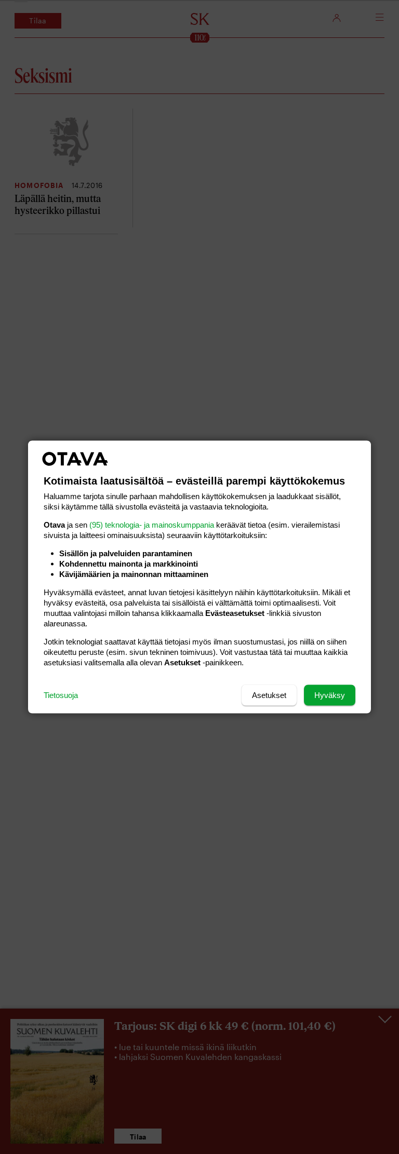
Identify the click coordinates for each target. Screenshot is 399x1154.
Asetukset (269, 695)
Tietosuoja (61, 695)
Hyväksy (329, 695)
